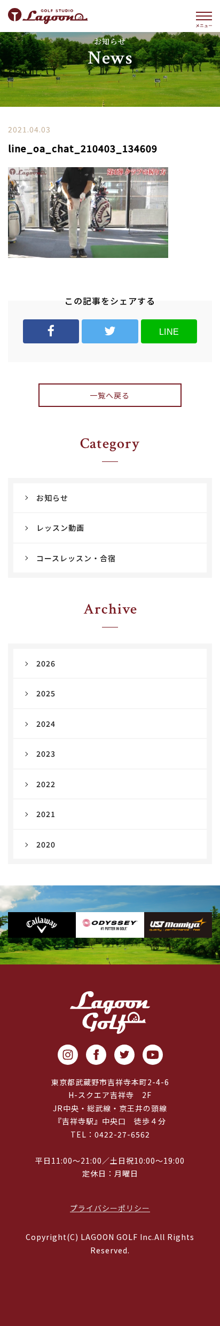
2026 (46, 663)
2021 (46, 814)
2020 (46, 844)
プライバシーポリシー (110, 1208)
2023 (46, 753)
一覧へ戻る (110, 395)
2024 (46, 723)
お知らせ (52, 497)
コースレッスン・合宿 (76, 558)
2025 (46, 693)
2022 (46, 784)
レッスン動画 (60, 527)
